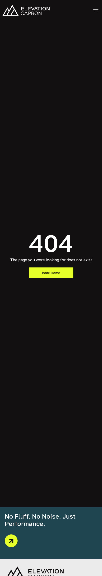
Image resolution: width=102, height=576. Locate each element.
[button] (96, 10)
